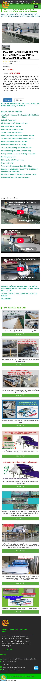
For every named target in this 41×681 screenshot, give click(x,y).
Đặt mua (8, 100)
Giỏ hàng (19, 100)
